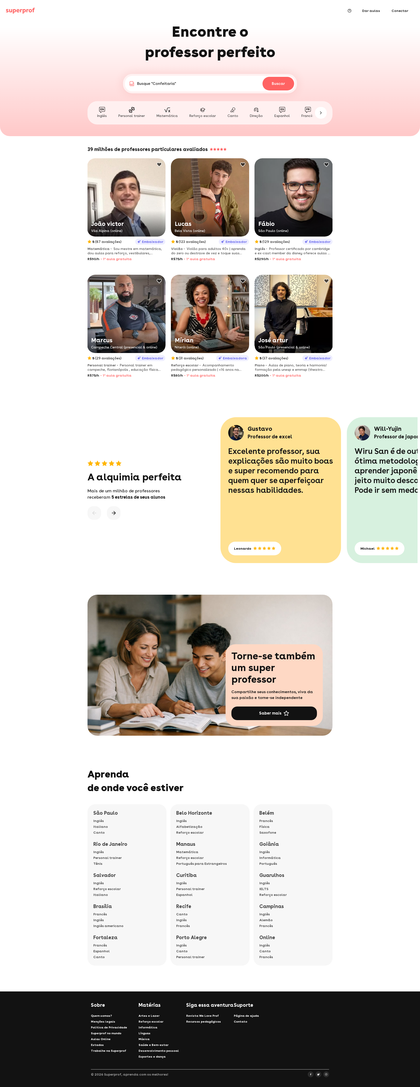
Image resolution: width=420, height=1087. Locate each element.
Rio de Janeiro (110, 844)
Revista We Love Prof (202, 1015)
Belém (266, 813)
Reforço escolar (107, 889)
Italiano (100, 827)
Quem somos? (101, 1015)
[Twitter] (318, 1074)
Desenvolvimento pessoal (159, 1050)
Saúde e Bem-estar (153, 1045)
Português (268, 864)
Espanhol (101, 951)
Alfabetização (189, 827)
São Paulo (105, 813)
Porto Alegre (191, 937)
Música (144, 1039)
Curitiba (186, 875)
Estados (97, 1045)
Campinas (271, 906)
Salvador (104, 875)
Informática (270, 858)
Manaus (185, 844)
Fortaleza (105, 937)
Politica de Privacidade (109, 1027)
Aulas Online (101, 1039)
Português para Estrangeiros (201, 864)
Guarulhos (271, 875)
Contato (240, 1021)
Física (264, 827)
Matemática (187, 852)
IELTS (263, 889)
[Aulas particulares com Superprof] (20, 11)
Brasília (102, 906)
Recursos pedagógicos (203, 1021)
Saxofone (267, 832)
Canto (99, 832)
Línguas (144, 1033)
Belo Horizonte (194, 813)
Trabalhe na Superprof (108, 1050)
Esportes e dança (152, 1056)
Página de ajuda (246, 1015)
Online (267, 937)
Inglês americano (108, 926)
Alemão (266, 920)
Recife (183, 906)
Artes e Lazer (149, 1015)
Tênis (97, 864)
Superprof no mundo (106, 1033)
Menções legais (103, 1021)
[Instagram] (326, 1074)
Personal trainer (107, 858)
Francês (100, 914)
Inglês (98, 821)
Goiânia (269, 844)
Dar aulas (371, 11)
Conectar (400, 11)
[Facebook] (311, 1074)
